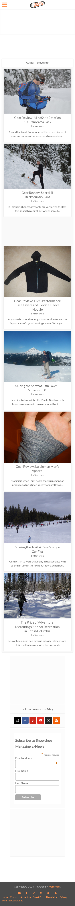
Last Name (21, 783)
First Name (21, 770)
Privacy (64, 897)
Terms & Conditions (12, 900)
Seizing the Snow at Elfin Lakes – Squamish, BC (37, 388)
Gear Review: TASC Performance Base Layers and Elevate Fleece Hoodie (37, 305)
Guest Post (38, 897)
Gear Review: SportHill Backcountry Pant (37, 195)
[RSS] (56, 720)
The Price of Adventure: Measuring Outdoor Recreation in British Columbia (37, 626)
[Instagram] (17, 720)
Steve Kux (39, 126)
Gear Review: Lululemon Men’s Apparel (37, 468)
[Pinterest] (32, 720)
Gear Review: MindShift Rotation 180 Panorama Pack (37, 120)
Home (5, 897)
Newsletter (52, 897)
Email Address (36, 758)
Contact (14, 897)
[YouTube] (40, 720)
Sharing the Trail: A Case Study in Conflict (37, 549)
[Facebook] (25, 720)
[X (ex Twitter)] (48, 720)
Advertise (25, 897)
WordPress (54, 886)
